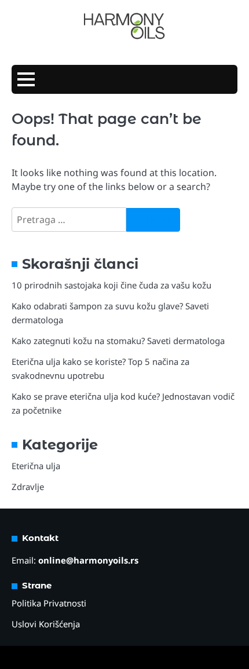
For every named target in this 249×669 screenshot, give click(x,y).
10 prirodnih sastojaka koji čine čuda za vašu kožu (111, 285)
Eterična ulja (36, 465)
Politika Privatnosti (49, 603)
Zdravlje (28, 486)
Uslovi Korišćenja (46, 624)
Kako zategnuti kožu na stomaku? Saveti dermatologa (118, 340)
